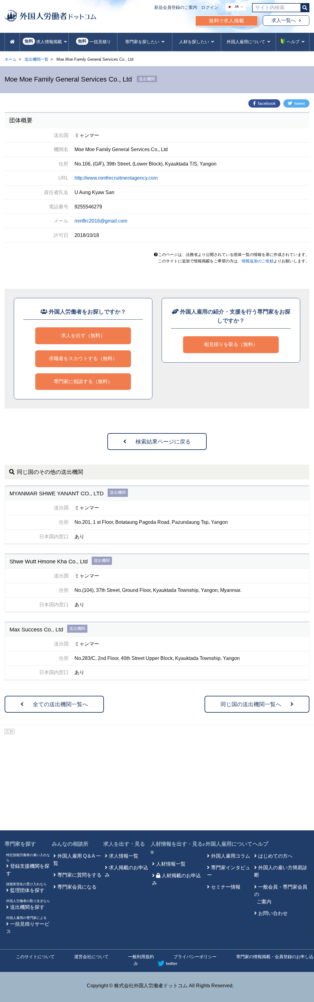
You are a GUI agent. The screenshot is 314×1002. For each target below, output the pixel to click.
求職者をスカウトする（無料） (83, 358)
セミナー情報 (225, 887)
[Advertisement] (157, 781)
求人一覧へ (283, 20)
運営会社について (91, 956)
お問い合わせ (273, 913)
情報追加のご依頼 (258, 261)
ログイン (209, 7)
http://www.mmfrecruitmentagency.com (116, 178)
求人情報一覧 (123, 856)
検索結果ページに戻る (163, 442)
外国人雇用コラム (230, 856)
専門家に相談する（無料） (83, 381)
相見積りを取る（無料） (231, 344)
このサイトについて (35, 956)
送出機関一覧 (36, 59)
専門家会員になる (77, 887)
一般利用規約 (141, 956)
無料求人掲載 (226, 20)
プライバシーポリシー (195, 956)
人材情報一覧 (171, 864)
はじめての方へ (275, 856)
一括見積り (94, 41)
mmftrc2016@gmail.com (101, 220)
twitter (172, 963)
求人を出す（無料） (83, 335)
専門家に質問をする (79, 875)
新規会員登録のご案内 (175, 7)
